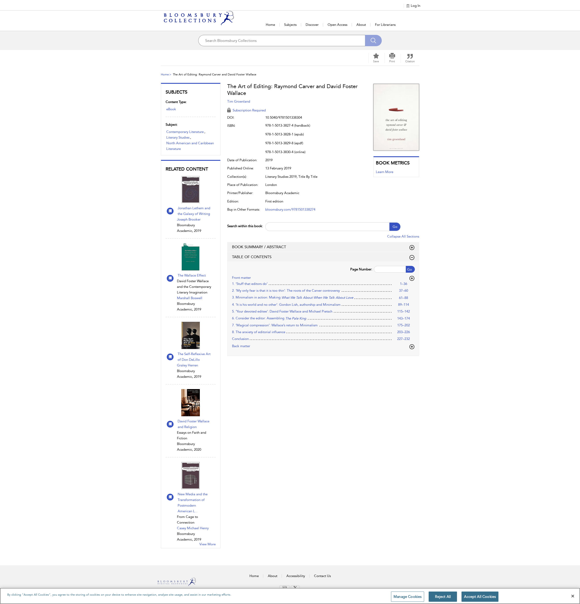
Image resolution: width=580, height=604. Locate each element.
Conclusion (240, 339)
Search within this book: (245, 226)
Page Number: (361, 269)
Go (395, 227)
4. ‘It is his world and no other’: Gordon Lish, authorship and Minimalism (286, 305)
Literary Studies (177, 137)
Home (270, 25)
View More (207, 544)
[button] (392, 58)
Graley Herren (187, 365)
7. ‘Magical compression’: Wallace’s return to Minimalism (275, 325)
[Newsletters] (285, 587)
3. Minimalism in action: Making (292, 297)
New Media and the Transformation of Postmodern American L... (193, 502)
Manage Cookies (408, 596)
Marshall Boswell (189, 298)
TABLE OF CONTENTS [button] (251, 257)
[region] (290, 596)
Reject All (443, 596)
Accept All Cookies (480, 596)
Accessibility (295, 576)
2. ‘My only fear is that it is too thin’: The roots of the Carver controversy (286, 291)
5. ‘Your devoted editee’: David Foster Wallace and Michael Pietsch (282, 311)
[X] (295, 588)
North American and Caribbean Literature (190, 146)
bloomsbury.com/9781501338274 (290, 209)
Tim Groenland (238, 101)
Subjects (290, 25)
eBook (171, 109)
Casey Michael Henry (193, 528)
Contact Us (322, 576)
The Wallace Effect (192, 275)
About (361, 25)
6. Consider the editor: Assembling (269, 318)
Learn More (384, 172)
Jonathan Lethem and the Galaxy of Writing (194, 211)
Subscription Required (249, 110)
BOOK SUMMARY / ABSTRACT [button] (259, 247)
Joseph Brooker (189, 219)
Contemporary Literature (185, 132)
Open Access (337, 25)
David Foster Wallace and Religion (193, 424)
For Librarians (385, 25)
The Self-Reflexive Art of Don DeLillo (194, 357)
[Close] (573, 596)
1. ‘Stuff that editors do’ (250, 284)
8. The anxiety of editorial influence (258, 332)
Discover (312, 25)
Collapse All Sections (403, 236)
